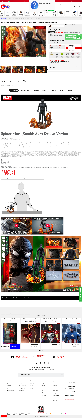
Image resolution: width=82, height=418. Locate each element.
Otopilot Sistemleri (21, 15)
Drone (7, 15)
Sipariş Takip (9, 385)
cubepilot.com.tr (55, 392)
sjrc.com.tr (54, 388)
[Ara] (60, 5)
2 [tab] (40, 350)
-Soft (35, 416)
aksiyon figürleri (27, 313)
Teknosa (43, 390)
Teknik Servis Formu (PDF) (23, 387)
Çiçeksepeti (44, 392)
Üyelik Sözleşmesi (33, 388)
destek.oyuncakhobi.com (64, 1)
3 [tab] (42, 350)
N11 (42, 388)
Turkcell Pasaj (44, 395)
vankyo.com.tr (55, 383)
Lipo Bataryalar (74, 15)
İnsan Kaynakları (21, 390)
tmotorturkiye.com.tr (56, 395)
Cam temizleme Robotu (68, 14)
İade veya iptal (9, 388)
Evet (51, 10)
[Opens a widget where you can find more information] (4, 416)
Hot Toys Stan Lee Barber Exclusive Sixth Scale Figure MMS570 (10, 319)
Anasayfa (20, 383)
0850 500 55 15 (13, 1)
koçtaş (43, 398)
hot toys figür (8, 313)
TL (79, 6)
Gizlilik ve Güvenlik (33, 387)
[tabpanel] (10, 334)
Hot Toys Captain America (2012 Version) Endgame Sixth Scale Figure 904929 (71, 320)
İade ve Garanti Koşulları (11, 387)
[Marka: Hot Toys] (56, 26)
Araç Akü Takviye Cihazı (47, 14)
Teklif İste (51, 32)
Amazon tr (43, 387)
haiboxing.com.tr (56, 390)
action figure (3, 313)
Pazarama (43, 393)
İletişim (8, 383)
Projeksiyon (27, 15)
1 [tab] (39, 350)
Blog (71, 1)
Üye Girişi (31, 385)
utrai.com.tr (55, 385)
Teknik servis (75, 1)
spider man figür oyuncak (14, 313)
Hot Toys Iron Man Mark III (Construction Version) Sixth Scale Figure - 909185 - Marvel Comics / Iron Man (51, 320)
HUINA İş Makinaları (14, 15)
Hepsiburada (44, 383)
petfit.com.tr (55, 400)
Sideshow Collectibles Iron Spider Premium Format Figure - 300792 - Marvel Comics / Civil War (30, 320)
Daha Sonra (45, 10)
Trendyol (43, 385)
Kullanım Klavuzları (10, 390)
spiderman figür (21, 313)
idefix (43, 397)
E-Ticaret (38, 416)
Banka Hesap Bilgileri (22, 385)
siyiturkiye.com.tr (56, 393)
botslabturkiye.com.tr (56, 397)
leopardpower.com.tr (56, 387)
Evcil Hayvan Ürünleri (54, 15)
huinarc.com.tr (55, 398)
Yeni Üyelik (32, 383)
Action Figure (34, 15)
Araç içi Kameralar (41, 15)
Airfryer (61, 15)
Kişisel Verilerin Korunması (23, 388)
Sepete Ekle (15, 346)
